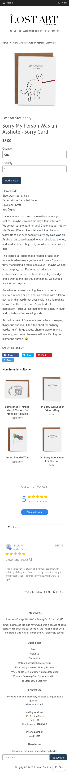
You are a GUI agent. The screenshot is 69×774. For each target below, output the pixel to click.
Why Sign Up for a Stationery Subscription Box (34, 671)
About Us (34, 653)
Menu (9, 2)
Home (5, 42)
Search (34, 649)
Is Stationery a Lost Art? (34, 680)
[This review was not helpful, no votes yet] (60, 591)
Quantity (7, 148)
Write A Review (34, 512)
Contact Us (34, 658)
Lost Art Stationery (43, 767)
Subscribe (58, 757)
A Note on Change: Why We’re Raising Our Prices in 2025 (34, 619)
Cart (64, 2)
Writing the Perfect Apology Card (34, 662)
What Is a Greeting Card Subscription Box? (35, 676)
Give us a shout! (34, 704)
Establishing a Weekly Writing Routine (34, 667)
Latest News (35, 613)
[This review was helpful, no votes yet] (54, 591)
